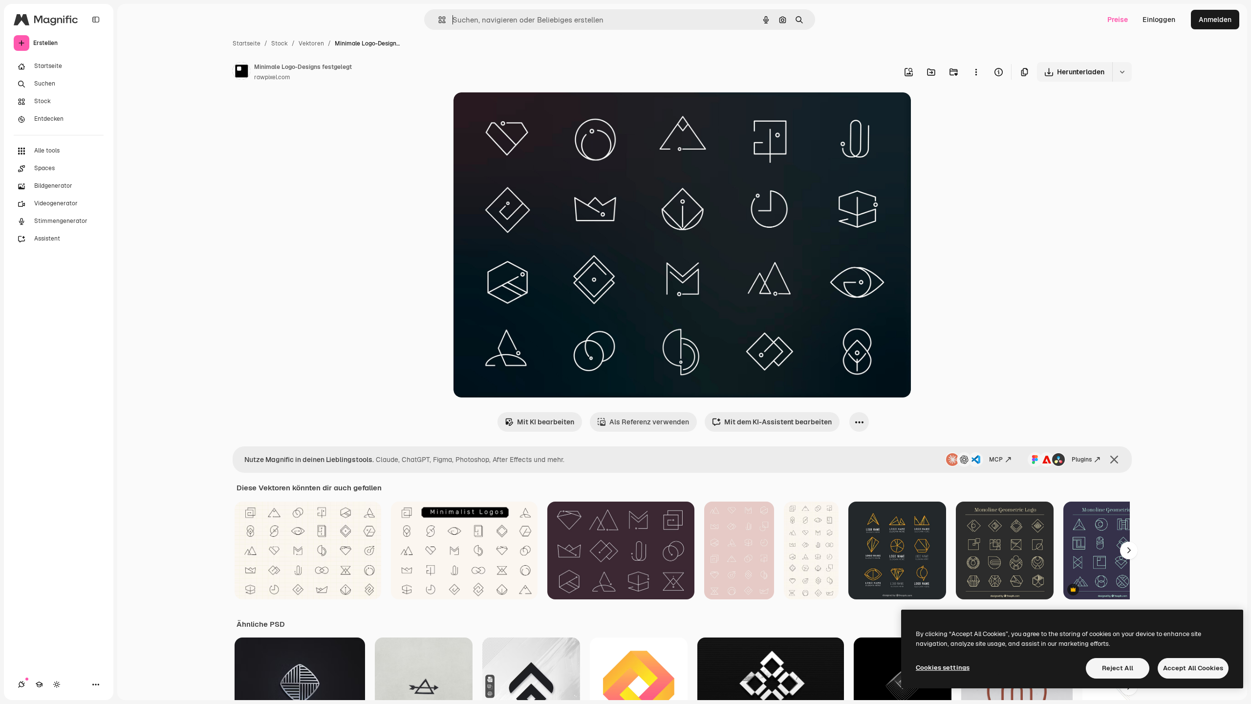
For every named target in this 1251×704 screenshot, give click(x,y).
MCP (996, 459)
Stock (279, 43)
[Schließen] (1114, 459)
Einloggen (1159, 19)
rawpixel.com (272, 77)
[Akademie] (39, 684)
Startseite (246, 43)
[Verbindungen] (21, 684)
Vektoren (311, 43)
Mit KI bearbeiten (545, 422)
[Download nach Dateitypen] (1122, 72)
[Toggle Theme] (57, 684)
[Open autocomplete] (438, 19)
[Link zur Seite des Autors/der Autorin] (241, 72)
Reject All (1117, 668)
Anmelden (1215, 19)
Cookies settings (943, 667)
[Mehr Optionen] (976, 72)
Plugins (1082, 459)
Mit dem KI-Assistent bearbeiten (778, 422)
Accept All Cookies (1193, 668)
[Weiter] (1129, 550)
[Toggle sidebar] (96, 19)
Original (516, 111)
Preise (1117, 19)
